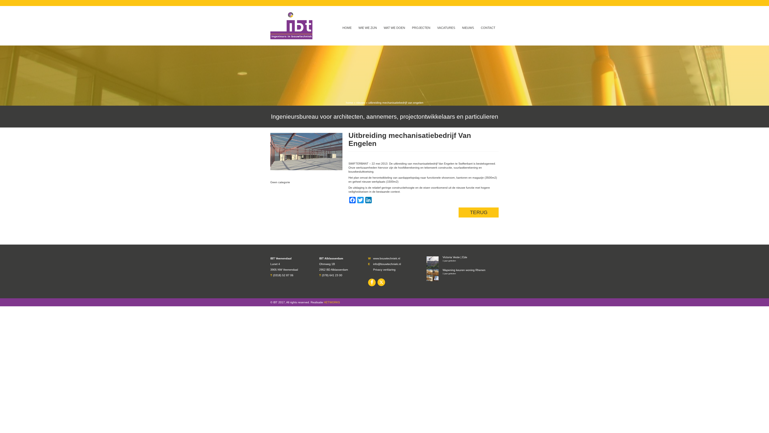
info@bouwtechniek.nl (387, 264)
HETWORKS (332, 302)
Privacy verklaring (384, 269)
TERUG (478, 212)
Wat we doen (394, 27)
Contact (488, 27)
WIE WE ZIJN (367, 27)
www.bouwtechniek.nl (386, 258)
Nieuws (468, 27)
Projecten (421, 27)
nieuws (360, 102)
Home (347, 27)
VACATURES (446, 27)
